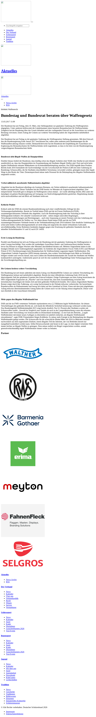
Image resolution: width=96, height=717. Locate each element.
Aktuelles (9, 71)
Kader (8, 624)
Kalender (9, 594)
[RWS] (23, 403)
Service (9, 605)
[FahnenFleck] (23, 536)
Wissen (9, 603)
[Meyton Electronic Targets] (23, 503)
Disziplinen (10, 626)
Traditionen (10, 694)
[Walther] (23, 369)
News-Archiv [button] (11, 103)
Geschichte (10, 692)
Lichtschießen (11, 680)
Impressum (10, 711)
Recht (8, 601)
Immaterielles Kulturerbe (16, 701)
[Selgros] (23, 570)
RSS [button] (8, 105)
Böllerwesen (11, 696)
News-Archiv (11, 580)
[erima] (23, 469)
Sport (8, 622)
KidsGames (10, 677)
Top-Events (10, 631)
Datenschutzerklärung (14, 714)
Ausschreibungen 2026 (15, 629)
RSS (8, 582)
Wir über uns (11, 668)
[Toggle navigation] (2, 99)
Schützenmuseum (13, 703)
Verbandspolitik (12, 598)
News (8, 592)
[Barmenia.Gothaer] (23, 436)
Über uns (9, 596)
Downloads (10, 675)
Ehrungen (10, 698)
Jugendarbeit (11, 673)
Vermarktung (11, 607)
